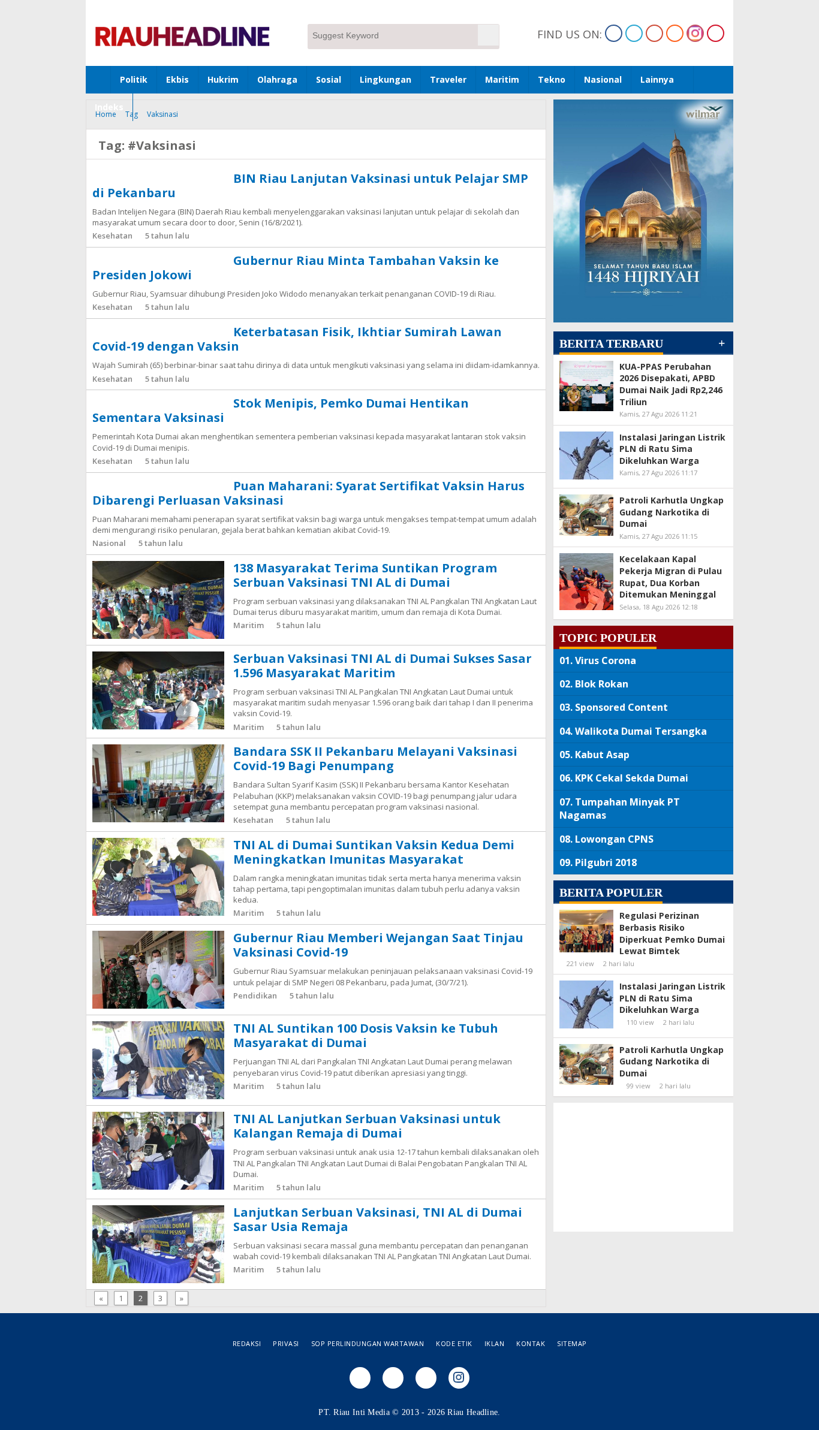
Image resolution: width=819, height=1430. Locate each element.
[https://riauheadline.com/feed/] (674, 33)
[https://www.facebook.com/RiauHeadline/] (613, 33)
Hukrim (223, 79)
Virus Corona (605, 660)
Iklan (494, 1343)
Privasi (286, 1343)
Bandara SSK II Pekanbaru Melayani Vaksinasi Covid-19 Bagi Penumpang (375, 758)
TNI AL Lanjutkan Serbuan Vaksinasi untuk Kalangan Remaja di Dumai (367, 1126)
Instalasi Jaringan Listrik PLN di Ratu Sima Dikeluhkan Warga (672, 449)
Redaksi (247, 1343)
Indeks (109, 107)
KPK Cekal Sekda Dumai (631, 778)
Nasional (603, 79)
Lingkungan (385, 79)
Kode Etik (454, 1343)
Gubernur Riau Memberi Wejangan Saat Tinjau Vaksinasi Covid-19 (378, 945)
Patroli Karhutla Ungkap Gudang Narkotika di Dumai (671, 511)
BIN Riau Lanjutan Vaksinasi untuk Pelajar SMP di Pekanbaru (310, 185)
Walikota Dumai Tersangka (641, 731)
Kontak (530, 1343)
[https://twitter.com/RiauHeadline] (634, 33)
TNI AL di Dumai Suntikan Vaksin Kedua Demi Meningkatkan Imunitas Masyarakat (373, 852)
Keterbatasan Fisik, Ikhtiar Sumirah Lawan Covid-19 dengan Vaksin (297, 339)
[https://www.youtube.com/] (715, 33)
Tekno (551, 79)
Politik (133, 79)
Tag (131, 114)
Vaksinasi (162, 114)
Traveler (448, 79)
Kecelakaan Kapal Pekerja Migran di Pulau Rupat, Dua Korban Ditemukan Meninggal (670, 576)
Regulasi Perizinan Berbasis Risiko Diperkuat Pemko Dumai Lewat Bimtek (672, 933)
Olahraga (277, 79)
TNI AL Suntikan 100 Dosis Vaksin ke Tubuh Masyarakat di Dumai (365, 1035)
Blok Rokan (601, 683)
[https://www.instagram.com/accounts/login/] (695, 33)
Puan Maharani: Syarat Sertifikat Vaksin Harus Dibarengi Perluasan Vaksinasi (308, 493)
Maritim (502, 79)
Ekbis (177, 79)
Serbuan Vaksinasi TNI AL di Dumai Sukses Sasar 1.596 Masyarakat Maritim (382, 665)
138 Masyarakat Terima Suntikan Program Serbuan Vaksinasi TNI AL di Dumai (365, 575)
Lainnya (657, 79)
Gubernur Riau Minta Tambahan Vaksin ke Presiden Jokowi (295, 267)
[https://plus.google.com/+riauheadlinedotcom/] (654, 33)
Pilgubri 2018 (606, 862)
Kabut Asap (602, 754)
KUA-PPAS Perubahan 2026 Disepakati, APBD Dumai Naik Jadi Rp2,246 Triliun (670, 384)
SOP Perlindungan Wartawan (367, 1343)
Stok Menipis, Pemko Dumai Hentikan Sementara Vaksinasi (280, 410)
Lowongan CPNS (614, 839)
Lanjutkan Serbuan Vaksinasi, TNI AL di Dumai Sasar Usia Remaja (377, 1219)
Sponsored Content (621, 707)
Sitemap (572, 1343)
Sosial (328, 79)
